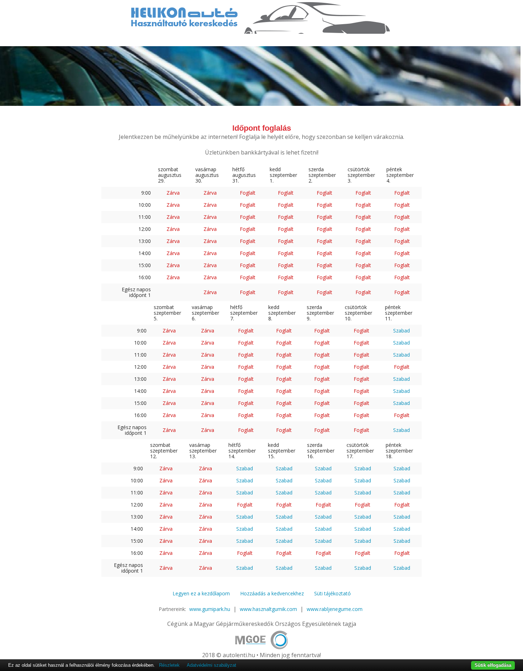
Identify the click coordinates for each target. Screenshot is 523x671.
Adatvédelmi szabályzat (211, 665)
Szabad (401, 330)
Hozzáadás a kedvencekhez (272, 593)
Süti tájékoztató (332, 593)
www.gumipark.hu (209, 609)
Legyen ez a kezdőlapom (201, 593)
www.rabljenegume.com (335, 609)
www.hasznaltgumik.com (268, 609)
